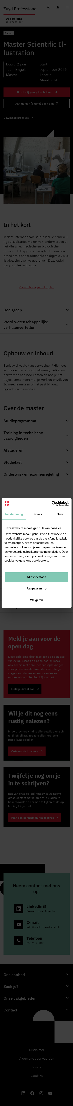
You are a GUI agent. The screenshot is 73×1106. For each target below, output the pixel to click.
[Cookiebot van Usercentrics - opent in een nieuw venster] (52, 503)
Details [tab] (37, 514)
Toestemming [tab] (13, 514)
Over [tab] (60, 514)
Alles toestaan (36, 577)
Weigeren (36, 600)
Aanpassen (34, 588)
